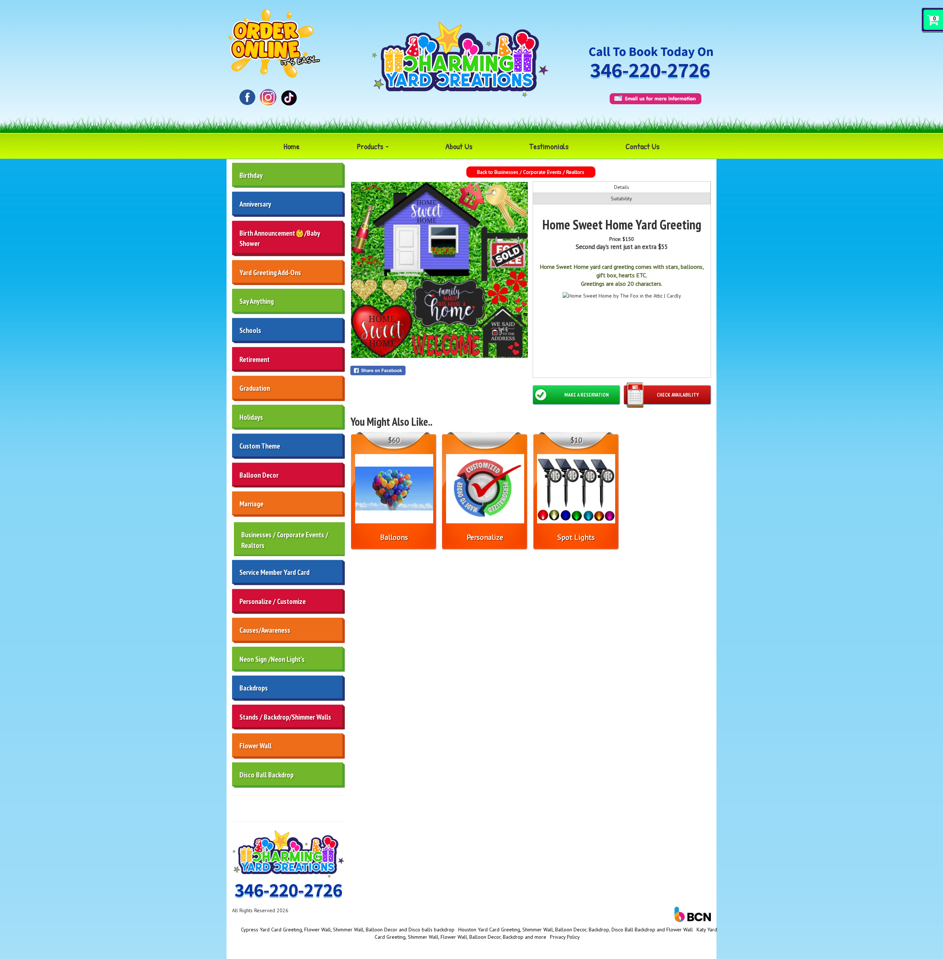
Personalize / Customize (272, 601)
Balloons (394, 537)
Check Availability (678, 394)
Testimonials (548, 146)
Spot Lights (576, 537)
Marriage (251, 504)
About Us (458, 146)
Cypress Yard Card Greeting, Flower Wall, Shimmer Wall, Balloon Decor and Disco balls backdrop (348, 929)
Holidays (251, 417)
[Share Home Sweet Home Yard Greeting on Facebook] (439, 370)
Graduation (254, 388)
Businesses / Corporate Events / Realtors (284, 540)
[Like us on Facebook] (247, 96)
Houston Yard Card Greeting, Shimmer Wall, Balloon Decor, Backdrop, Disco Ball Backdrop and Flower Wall (575, 929)
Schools (250, 330)
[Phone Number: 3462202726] (650, 72)
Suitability (621, 198)
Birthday (251, 175)
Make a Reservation (586, 394)
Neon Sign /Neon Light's (272, 659)
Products (371, 146)
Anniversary (255, 204)
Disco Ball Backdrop (266, 775)
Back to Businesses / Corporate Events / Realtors (530, 172)
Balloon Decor (258, 475)
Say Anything (256, 301)
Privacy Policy (565, 937)
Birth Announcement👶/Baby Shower (279, 238)
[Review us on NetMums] (289, 97)
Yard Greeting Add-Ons (270, 272)
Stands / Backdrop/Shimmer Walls (285, 717)
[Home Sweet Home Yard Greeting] (439, 270)
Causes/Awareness (264, 630)
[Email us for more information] (655, 98)
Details (621, 187)
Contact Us (642, 146)
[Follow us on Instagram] (268, 96)
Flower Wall (255, 746)
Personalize (485, 537)
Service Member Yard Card (274, 572)
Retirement (254, 359)
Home (292, 146)
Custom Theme (259, 446)
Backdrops (253, 688)
